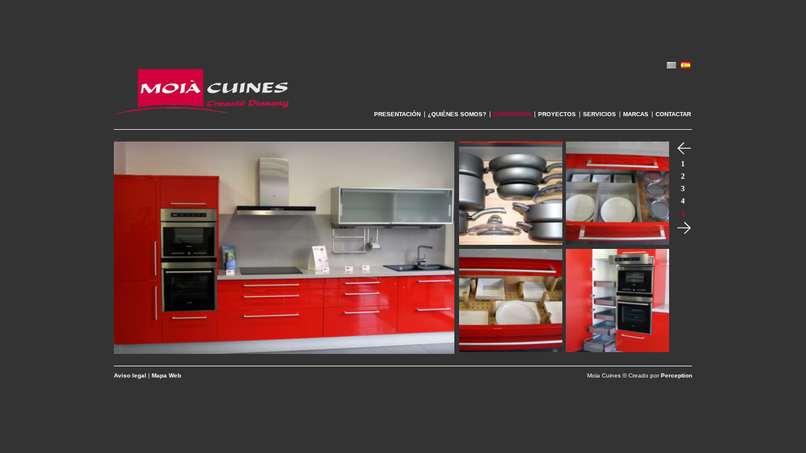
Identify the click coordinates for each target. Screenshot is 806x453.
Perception (676, 375)
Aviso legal (130, 375)
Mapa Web (166, 375)
